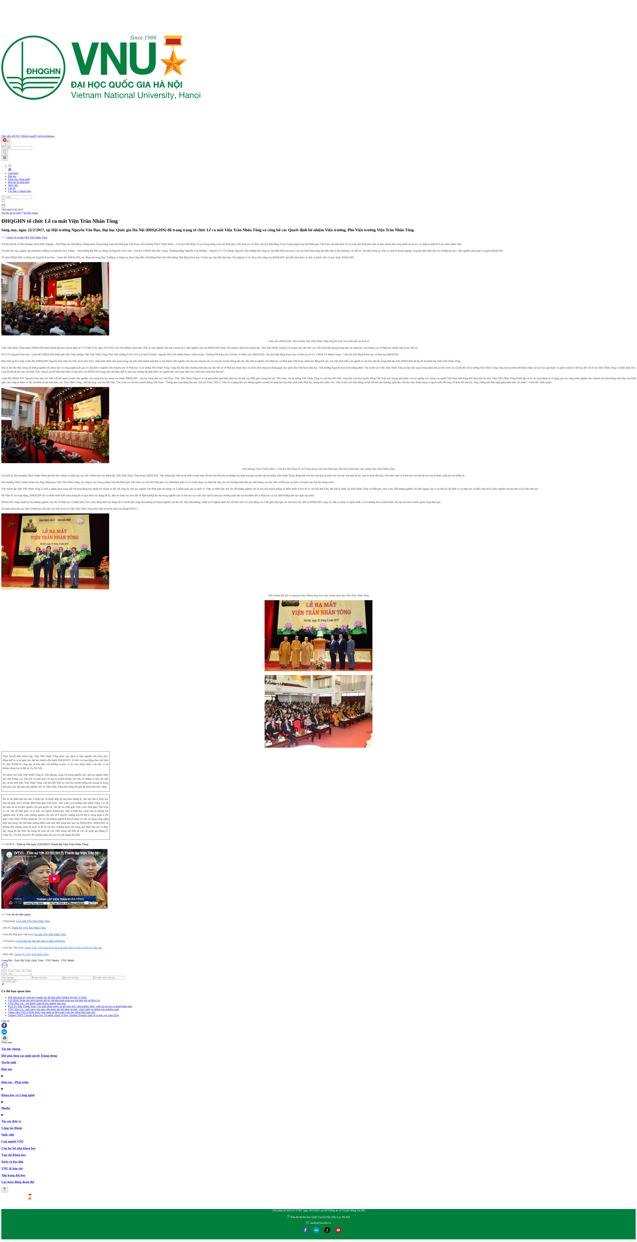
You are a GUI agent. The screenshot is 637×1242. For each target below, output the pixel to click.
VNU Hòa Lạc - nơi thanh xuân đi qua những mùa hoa (37, 1003)
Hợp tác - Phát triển (15, 1082)
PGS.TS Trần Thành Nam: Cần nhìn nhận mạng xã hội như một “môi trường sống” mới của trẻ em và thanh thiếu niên (70, 1006)
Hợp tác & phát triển (18, 182)
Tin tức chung (30, 213)
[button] (318, 1026)
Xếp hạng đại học (13, 1175)
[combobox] (5, 142)
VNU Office (20, 136)
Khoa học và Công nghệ (18, 1095)
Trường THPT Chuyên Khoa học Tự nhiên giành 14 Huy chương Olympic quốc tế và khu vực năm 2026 (63, 1015)
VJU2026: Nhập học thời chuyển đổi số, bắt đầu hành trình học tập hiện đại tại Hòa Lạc (54, 1000)
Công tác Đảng (11, 1128)
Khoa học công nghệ (19, 179)
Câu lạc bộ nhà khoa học (18, 1148)
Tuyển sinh (8, 1062)
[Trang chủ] (100, 133)
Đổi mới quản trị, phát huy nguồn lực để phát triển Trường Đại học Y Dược (47, 997)
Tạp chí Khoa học (13, 1155)
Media (5, 1108)
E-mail (30, 136)
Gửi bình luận (9, 981)
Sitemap (50, 136)
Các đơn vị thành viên (19, 191)
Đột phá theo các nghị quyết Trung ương (29, 1055)
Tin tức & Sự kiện (11, 213)
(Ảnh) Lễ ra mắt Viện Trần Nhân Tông (26, 237)
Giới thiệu (13, 173)
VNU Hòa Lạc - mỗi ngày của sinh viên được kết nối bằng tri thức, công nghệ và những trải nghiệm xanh (63, 1009)
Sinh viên (13, 185)
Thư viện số (7, 136)
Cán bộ (12, 188)
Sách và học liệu (12, 1161)
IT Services (40, 136)
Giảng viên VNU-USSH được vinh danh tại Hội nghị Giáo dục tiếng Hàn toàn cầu (51, 1012)
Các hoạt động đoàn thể (17, 1182)
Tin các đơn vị (11, 1121)
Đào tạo (12, 176)
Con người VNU (12, 1141)
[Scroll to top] (4, 1189)
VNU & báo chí (12, 1168)
